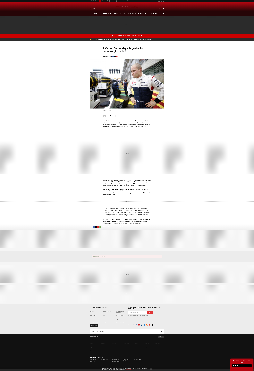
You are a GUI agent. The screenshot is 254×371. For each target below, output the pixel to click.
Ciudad (132, 39)
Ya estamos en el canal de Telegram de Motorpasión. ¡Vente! (126, 35)
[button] (111, 116)
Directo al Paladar (126, 343)
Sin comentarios (108, 56)
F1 (124, 13)
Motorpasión (127, 6)
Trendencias (147, 343)
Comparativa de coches (119, 318)
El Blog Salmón (158, 343)
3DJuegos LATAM (104, 359)
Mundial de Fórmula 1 (119, 227)
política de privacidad (144, 315)
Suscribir (150, 312)
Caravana (122, 39)
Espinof (113, 345)
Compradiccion (147, 347)
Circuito (127, 39)
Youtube (158, 13)
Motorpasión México (137, 359)
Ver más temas (94, 325)
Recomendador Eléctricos (135, 13)
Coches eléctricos (107, 311)
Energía (136, 39)
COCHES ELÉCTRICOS (106, 13)
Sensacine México (115, 359)
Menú (93, 8)
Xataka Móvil (92, 345)
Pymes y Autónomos (159, 345)
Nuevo (160, 8)
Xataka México (93, 359)
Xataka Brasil (92, 361)
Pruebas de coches (120, 315)
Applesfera (92, 347)
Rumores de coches (94, 318)
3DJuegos (103, 343)
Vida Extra (103, 345)
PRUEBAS (96, 13)
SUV (104, 315)
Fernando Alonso (148, 39)
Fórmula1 (110, 227)
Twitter (161, 13)
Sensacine (114, 343)
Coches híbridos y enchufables (120, 312)
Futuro (104, 322)
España (141, 39)
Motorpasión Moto (137, 345)
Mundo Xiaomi (93, 350)
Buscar (161, 331)
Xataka (91, 343)
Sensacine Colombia (116, 361)
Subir (160, 336)
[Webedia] (94, 336)
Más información (128, 369)
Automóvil (117, 39)
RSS (147, 325)
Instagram (156, 13)
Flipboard (117, 56)
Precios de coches (107, 318)
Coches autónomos (94, 322)
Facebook (154, 13)
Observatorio (117, 13)
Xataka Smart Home (94, 348)
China (107, 39)
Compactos (93, 315)
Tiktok (163, 13)
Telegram (151, 13)
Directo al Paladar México (126, 360)
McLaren (111, 39)
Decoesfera (147, 345)
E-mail (119, 56)
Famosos (102, 39)
